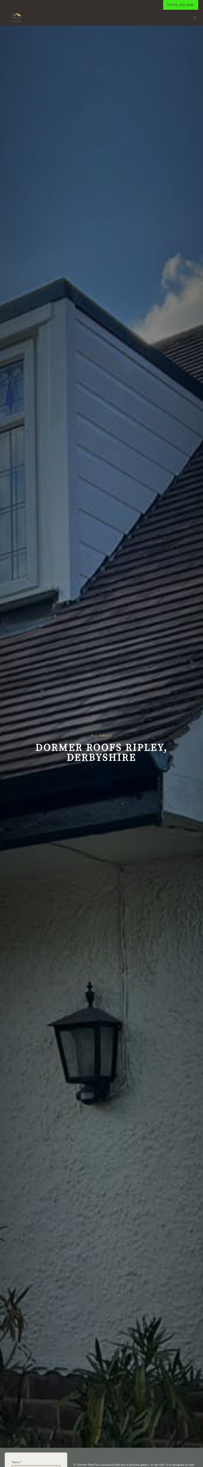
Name (17, 1462)
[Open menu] (194, 18)
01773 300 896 (180, 5)
